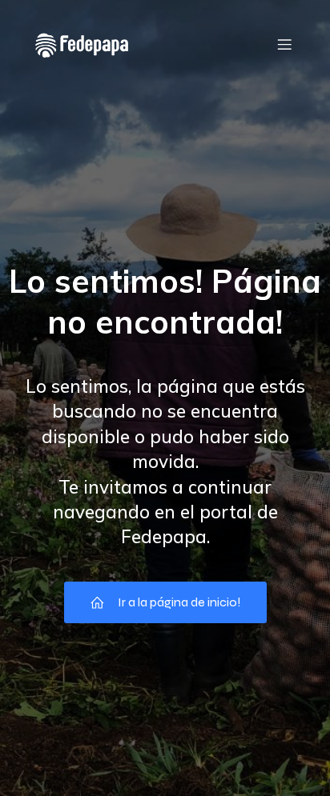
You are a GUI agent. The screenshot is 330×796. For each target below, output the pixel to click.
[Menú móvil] (284, 44)
